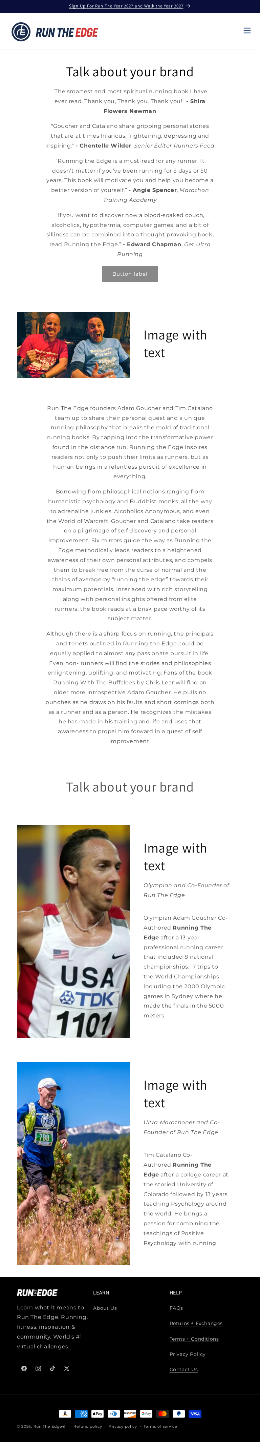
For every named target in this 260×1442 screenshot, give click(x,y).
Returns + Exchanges (196, 1323)
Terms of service (160, 1426)
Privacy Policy (188, 1354)
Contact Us (184, 1369)
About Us (105, 1308)
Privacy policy (123, 1426)
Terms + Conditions (194, 1339)
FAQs (176, 1308)
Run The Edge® (50, 1426)
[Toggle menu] (247, 31)
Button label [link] (130, 274)
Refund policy (87, 1426)
